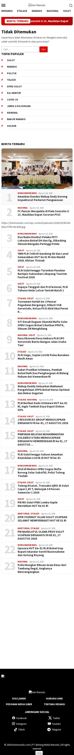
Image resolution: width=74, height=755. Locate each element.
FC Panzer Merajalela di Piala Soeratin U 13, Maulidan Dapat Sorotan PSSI (43, 213)
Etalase (22, 298)
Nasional (23, 207)
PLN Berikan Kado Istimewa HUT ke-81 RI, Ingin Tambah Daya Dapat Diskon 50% (42, 406)
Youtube (56, 724)
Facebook (21, 718)
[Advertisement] (37, 618)
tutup (39, 752)
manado (12, 66)
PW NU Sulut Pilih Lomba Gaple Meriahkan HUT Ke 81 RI (37, 504)
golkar (11, 126)
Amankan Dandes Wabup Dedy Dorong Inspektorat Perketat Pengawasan (42, 198)
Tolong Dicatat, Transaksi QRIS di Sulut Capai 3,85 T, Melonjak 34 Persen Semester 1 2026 (43, 489)
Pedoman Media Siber (19, 704)
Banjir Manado (16, 119)
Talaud (11, 79)
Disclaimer (19, 698)
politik (12, 73)
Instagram (21, 724)
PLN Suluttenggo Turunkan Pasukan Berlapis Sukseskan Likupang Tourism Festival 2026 (42, 274)
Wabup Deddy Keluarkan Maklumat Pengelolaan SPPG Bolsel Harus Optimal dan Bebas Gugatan (43, 390)
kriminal (12, 112)
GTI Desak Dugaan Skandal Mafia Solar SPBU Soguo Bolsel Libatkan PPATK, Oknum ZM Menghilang (43, 325)
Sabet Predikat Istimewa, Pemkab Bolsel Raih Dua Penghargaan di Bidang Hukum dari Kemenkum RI (43, 373)
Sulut (21, 250)
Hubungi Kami (54, 698)
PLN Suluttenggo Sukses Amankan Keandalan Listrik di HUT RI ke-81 (40, 456)
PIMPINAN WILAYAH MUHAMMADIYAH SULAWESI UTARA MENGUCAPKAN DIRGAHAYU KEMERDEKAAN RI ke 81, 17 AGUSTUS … (42, 439)
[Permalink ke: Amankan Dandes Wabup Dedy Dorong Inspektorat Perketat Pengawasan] (37, 168)
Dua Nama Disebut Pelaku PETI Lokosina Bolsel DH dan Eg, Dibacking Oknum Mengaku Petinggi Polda (42, 240)
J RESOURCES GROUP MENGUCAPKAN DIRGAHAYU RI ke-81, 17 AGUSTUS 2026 (43, 421)
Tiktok (21, 729)
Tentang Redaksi (54, 704)
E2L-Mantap (14, 93)
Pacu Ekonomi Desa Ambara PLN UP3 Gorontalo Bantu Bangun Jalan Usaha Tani (42, 342)
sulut (11, 60)
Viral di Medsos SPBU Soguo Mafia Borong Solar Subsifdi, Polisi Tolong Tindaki (41, 472)
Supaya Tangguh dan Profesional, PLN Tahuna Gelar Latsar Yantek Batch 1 (43, 288)
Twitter (56, 718)
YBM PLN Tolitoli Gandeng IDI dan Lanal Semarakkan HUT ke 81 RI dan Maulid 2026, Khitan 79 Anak (43, 257)
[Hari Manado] (36, 5)
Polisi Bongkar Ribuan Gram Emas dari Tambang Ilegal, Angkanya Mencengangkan (42, 568)
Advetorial (24, 513)
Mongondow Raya (27, 193)
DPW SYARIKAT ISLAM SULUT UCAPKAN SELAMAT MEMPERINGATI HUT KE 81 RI (42, 518)
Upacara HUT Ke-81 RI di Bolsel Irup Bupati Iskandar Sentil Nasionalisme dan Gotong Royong (41, 552)
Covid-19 (12, 99)
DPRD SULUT (14, 86)
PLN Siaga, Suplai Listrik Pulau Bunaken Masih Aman (43, 356)
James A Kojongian (19, 106)
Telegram (56, 729)
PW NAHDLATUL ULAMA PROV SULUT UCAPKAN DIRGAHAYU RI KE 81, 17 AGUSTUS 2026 (41, 535)
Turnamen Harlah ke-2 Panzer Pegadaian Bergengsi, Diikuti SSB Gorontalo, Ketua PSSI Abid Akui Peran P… (43, 307)
